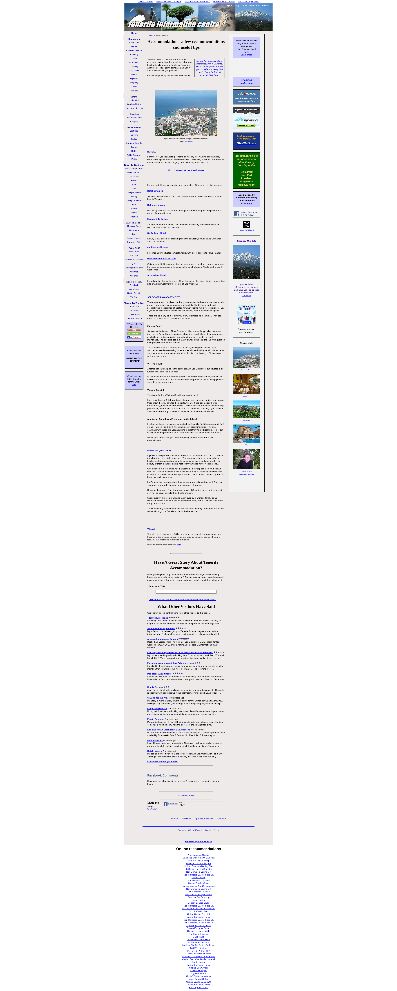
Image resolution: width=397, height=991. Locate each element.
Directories (134, 251)
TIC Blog (134, 297)
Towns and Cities (134, 242)
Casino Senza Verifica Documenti (198, 959)
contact (174, 818)
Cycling (134, 139)
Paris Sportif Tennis (198, 987)
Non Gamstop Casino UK (198, 872)
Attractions (134, 42)
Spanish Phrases (134, 238)
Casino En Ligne (198, 970)
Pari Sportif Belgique (199, 934)
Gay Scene (134, 70)
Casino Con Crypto (198, 968)
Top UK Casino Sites (199, 911)
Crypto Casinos (198, 973)
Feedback (134, 285)
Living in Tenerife (134, 192)
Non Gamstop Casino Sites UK (198, 875)
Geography (134, 230)
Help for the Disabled (134, 259)
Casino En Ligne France (198, 917)
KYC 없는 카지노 (198, 948)
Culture (134, 58)
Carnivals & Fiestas (134, 50)
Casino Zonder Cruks (198, 883)
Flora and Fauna (134, 226)
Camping (134, 121)
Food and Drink (134, 104)
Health (134, 180)
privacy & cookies (204, 818)
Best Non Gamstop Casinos (198, 894)
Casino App (198, 937)
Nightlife (134, 78)
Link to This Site (134, 293)
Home (134, 33)
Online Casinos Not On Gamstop (199, 886)
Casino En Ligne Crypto (198, 928)
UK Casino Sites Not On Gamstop (198, 908)
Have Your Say (134, 289)
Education (134, 176)
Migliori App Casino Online (198, 925)
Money (134, 196)
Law (134, 188)
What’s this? (152, 809)
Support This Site (134, 318)
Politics (134, 212)
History (134, 234)
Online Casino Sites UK (198, 914)
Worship (134, 275)
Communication (134, 172)
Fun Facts (134, 255)
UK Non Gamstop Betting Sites (198, 866)
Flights (134, 151)
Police (134, 208)
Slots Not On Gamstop (198, 860)
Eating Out (134, 100)
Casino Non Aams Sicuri (198, 939)
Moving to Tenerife (134, 200)
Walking (134, 159)
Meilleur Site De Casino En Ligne (198, 945)
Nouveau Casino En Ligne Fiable (198, 956)
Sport (134, 86)
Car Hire (134, 135)
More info (246, 295)
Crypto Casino (198, 962)
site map (221, 818)
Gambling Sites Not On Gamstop (199, 857)
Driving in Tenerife (134, 143)
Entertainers (134, 62)
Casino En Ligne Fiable (198, 931)
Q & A (134, 263)
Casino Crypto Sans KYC (198, 982)
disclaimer (187, 818)
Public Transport (134, 155)
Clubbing (134, 54)
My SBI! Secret (134, 314)
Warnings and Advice (134, 267)
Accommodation (134, 117)
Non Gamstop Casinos (198, 880)
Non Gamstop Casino (198, 855)
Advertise (134, 310)
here (216, 75)
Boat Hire (134, 131)
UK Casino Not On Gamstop (198, 869)
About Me (134, 306)
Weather (134, 271)
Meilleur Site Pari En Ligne (199, 953)
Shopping (134, 82)
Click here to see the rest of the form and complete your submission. (182, 599)
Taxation (134, 216)
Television (134, 90)
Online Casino (198, 877)
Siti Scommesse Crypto (198, 942)
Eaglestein (189, 141)
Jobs (134, 184)
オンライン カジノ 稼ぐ (198, 951)
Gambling (134, 66)
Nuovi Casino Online (199, 979)
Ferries (134, 147)
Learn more (246, 54)
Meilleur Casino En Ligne (198, 863)
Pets (134, 204)
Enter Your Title (157, 586)
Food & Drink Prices (134, 108)
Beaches (134, 46)
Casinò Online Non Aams (198, 976)
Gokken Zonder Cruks (198, 903)
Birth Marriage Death (134, 168)
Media (134, 74)
